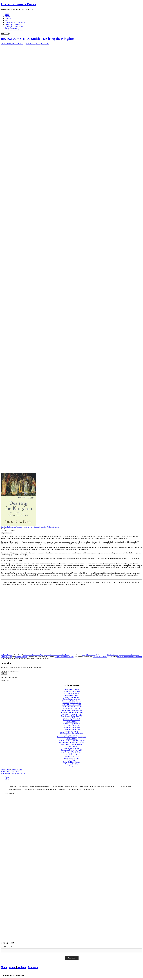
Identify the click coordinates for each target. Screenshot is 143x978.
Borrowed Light (6, 657)
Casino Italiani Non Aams (71, 699)
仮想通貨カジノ (71, 754)
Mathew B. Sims (16, 770)
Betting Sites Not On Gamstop (15, 22)
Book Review (30, 44)
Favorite (3, 771)
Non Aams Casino (71, 735)
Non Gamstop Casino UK (71, 708)
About (7, 15)
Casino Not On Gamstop (71, 720)
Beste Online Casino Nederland (71, 714)
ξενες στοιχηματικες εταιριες (71, 703)
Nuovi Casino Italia (71, 764)
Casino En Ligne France (71, 723)
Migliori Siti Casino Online (14, 26)
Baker (16, 771)
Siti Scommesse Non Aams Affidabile (71, 742)
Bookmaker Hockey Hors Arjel (71, 750)
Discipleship (45, 44)
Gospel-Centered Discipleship (129, 655)
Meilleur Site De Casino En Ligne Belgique (71, 737)
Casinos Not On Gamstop (71, 691)
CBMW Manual (112, 655)
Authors (7, 17)
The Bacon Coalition (100, 657)
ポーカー (71, 766)
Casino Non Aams (11, 28)
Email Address (5, 671)
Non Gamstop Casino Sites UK (71, 710)
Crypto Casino (71, 760)
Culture (37, 44)
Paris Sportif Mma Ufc (71, 748)
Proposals (8, 18)
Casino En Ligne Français (71, 762)
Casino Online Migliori (71, 697)
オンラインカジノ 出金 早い (71, 752)
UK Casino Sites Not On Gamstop (71, 733)
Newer (7, 777)
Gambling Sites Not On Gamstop (71, 712)
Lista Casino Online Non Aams (71, 744)
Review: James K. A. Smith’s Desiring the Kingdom (38, 39)
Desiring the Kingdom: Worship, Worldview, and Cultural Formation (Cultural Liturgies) (30, 527)
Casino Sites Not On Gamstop (72, 701)
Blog (6, 20)
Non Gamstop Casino (71, 693)
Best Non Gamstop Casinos (14, 30)
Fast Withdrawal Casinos (13, 24)
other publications (21, 657)
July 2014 (10, 771)
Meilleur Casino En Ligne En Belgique (71, 740)
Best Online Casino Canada (71, 705)
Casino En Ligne (71, 722)
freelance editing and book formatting (129, 657)
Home (7, 13)
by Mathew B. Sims (16, 44)
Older (7, 779)
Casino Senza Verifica (71, 758)
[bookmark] (18, 4)
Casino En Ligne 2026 (71, 756)
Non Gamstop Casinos (71, 689)
